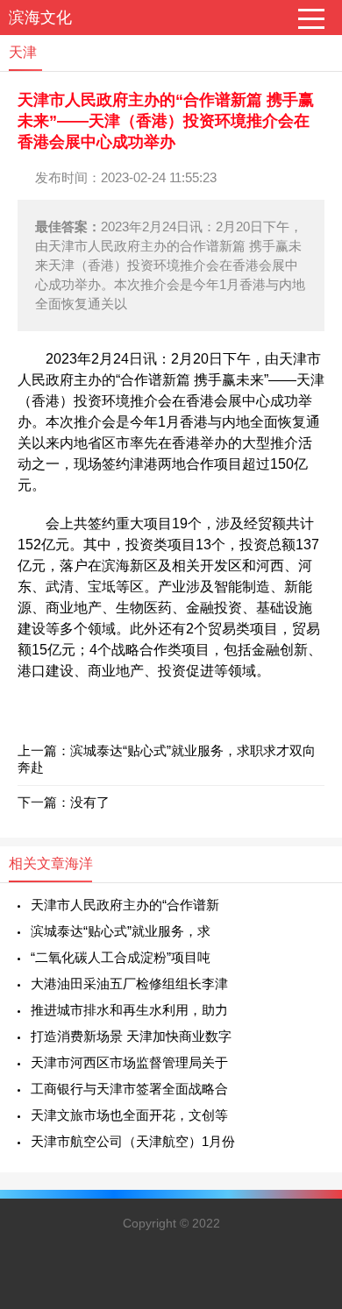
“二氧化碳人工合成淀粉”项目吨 (120, 957)
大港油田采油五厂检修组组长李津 (129, 983)
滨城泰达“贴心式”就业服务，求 (120, 930)
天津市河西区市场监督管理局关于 (129, 1062)
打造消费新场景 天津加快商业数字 (131, 1036)
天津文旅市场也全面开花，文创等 (129, 1114)
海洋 (79, 863)
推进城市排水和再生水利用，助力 (129, 1009)
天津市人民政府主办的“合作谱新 (125, 904)
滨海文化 (40, 17)
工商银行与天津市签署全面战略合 (129, 1088)
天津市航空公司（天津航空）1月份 (133, 1141)
